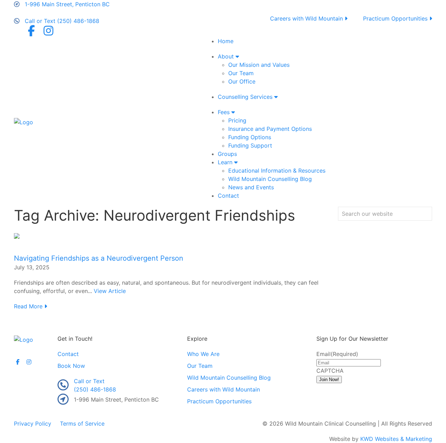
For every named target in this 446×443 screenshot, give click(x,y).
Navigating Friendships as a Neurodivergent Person (98, 258)
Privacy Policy (32, 423)
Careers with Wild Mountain (307, 18)
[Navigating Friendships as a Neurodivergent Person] (17, 235)
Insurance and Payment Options (270, 128)
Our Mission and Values (259, 64)
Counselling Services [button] (246, 96)
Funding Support (250, 145)
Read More (29, 306)
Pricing (237, 120)
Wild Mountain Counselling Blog (270, 178)
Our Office (241, 81)
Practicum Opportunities (396, 18)
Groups (227, 153)
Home (225, 41)
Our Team (241, 73)
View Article (110, 290)
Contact (228, 195)
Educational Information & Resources (276, 170)
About (227, 56)
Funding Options (249, 137)
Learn (226, 162)
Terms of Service (82, 423)
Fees (224, 112)
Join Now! (329, 379)
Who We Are (203, 353)
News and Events (251, 187)
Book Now (71, 365)
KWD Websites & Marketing (396, 438)
